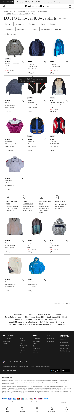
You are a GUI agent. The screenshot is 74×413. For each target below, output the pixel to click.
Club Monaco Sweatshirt (34, 317)
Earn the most (60, 201)
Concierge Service (6, 342)
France (4, 401)
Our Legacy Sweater (16, 324)
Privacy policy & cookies (42, 366)
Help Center (50, 338)
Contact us (50, 341)
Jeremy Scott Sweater (23, 319)
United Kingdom (11, 401)
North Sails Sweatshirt (48, 322)
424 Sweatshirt (16, 314)
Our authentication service (24, 345)
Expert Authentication (28, 202)
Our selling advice (36, 342)
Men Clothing (22, 11)
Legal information (23, 366)
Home (6, 11)
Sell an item (37, 346)
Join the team (64, 348)
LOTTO (12, 11)
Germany (27, 401)
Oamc (61, 322)
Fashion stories (65, 351)
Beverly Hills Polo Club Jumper (49, 314)
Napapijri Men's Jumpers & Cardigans (22, 322)
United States (20, 401)
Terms (32, 366)
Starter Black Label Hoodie (37, 324)
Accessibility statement (10, 366)
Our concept (7, 338)
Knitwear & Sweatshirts (38, 11)
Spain (32, 401)
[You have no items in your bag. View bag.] (70, 6)
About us (63, 340)
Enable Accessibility (7, 2)
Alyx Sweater (30, 314)
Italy (36, 401)
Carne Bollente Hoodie (13, 317)
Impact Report (64, 345)
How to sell (36, 338)
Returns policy (22, 351)
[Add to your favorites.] (23, 62)
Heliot (64, 317)
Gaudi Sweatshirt (53, 317)
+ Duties (11, 70)
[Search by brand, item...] (4, 6)
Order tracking (22, 339)
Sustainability (64, 343)
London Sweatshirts (58, 324)
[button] (70, 6)
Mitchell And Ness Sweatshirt (45, 319)
